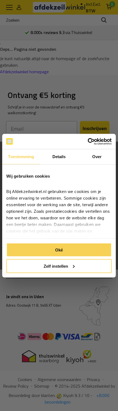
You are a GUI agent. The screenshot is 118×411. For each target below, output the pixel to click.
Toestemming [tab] (21, 156)
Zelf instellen (56, 266)
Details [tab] (59, 156)
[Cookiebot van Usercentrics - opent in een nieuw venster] (88, 141)
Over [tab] (97, 156)
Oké (59, 250)
